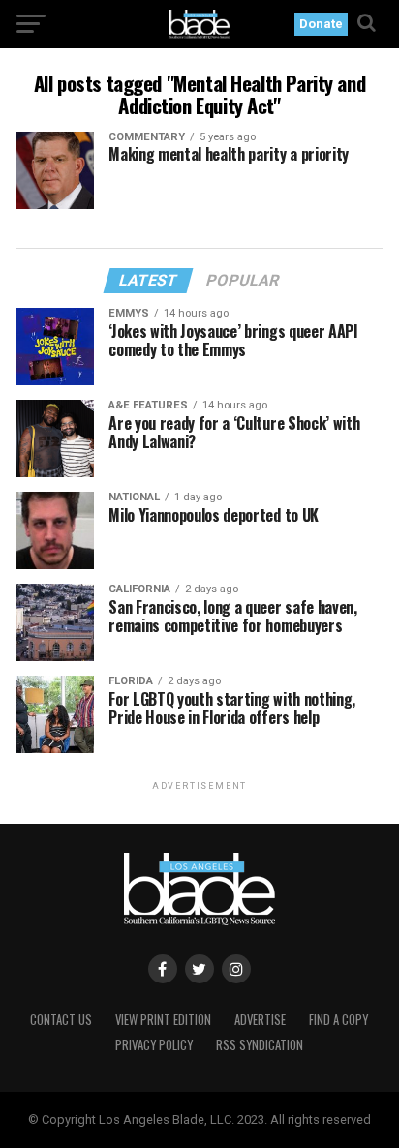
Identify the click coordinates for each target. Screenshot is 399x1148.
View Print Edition (163, 1020)
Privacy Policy (154, 1045)
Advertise (260, 1020)
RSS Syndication (259, 1045)
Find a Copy (338, 1020)
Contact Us (61, 1020)
